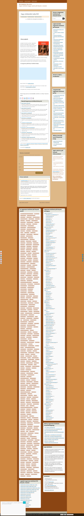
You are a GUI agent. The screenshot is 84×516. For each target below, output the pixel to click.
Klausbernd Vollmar (29, 362)
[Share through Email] (33, 98)
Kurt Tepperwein (28, 366)
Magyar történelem (49, 356)
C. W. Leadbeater (29, 258)
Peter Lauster (34, 410)
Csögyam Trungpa (33, 268)
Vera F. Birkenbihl (35, 462)
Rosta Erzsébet (36, 426)
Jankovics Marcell (23, 338)
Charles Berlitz (29, 261)
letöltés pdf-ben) (31, 83)
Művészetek (46, 302)
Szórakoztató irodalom (48, 325)
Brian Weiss (34, 251)
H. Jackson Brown (23, 323)
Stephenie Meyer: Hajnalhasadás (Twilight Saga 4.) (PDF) (29, 489)
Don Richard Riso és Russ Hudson (26, 282)
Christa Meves (33, 263)
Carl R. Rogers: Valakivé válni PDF (58, 105)
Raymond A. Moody (24, 419)
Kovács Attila (30, 364)
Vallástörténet (48, 419)
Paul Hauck (22, 410)
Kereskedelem (48, 393)
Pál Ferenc (28, 417)
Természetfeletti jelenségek (50, 268)
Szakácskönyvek (48, 283)
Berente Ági (22, 244)
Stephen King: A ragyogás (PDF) (25, 495)
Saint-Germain (29, 429)
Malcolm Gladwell (29, 381)
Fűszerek (47, 276)
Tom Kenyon (31, 460)
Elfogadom (62, 514)
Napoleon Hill (28, 402)
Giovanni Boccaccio (30, 316)
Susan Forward (23, 443)
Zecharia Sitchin (36, 472)
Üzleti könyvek (46, 383)
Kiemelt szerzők (34, 1)
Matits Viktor (51, 481)
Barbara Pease (30, 237)
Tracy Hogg (22, 462)
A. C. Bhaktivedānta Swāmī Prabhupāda (27, 213)
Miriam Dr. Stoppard (24, 395)
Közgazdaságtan (48, 353)
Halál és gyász (48, 219)
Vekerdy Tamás (28, 462)
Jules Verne (27, 354)
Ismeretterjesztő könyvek (50, 374)
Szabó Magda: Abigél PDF (57, 130)
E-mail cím (20, 167)
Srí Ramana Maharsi (33, 436)
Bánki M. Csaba (23, 256)
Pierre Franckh (23, 414)
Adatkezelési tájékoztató (49, 490)
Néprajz (47, 357)
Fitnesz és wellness (49, 236)
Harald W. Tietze (23, 326)
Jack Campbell (36, 333)
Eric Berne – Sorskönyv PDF (57, 108)
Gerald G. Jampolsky (24, 314)
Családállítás (49, 365)
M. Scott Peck (23, 381)
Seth (27, 431)
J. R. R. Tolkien (30, 333)
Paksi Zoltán (32, 405)
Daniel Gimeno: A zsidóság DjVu (26, 117)
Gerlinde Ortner (31, 314)
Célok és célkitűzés (49, 385)
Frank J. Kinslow (23, 309)
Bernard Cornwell (36, 244)
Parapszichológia (48, 263)
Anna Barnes (37, 222)
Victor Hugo (22, 465)
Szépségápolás (48, 243)
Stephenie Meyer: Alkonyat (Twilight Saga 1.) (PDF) (28, 484)
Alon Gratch (28, 220)
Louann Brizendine (31, 374)
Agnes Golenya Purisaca (31, 215)
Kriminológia (48, 354)
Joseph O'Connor (31, 352)
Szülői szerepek (48, 222)
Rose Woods (30, 426)
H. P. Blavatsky (30, 323)
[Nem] (82, 514)
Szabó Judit (22, 446)
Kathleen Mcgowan (35, 357)
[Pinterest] (82, 261)
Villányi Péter (34, 465)
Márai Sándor (23, 398)
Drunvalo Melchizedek (24, 294)
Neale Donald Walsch (35, 402)
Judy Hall (22, 354)
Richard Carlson (30, 422)
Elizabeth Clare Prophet (24, 299)
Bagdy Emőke (23, 234)
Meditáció (47, 262)
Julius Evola (33, 354)
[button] (1, 264)
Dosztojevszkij (35, 282)
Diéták (47, 274)
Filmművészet (48, 305)
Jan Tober (29, 338)
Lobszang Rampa (23, 374)
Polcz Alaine (29, 414)
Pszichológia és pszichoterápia (51, 363)
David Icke (22, 275)
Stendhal (28, 438)
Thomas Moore (29, 458)
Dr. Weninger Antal (31, 292)
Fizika (47, 373)
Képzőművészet (45, 143)
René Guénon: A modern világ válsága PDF (28, 127)
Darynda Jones (29, 273)
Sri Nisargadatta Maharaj (24, 436)
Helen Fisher (36, 326)
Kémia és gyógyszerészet (50, 376)
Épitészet (36, 143)
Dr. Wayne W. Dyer (23, 292)
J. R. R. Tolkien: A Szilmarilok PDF (49, 427)
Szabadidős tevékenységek (50, 242)
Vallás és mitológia (47, 403)
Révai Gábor (23, 429)
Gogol (36, 316)
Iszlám (47, 408)
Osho (27, 405)
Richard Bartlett (23, 422)
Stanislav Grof (23, 438)
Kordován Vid (36, 362)
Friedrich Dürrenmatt (24, 311)
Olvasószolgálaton (56, 171)
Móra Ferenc (28, 400)
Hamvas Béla (36, 323)
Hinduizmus (40, 143)
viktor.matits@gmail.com (51, 485)
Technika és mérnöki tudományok (51, 382)
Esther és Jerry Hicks (24, 304)
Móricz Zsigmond (34, 400)
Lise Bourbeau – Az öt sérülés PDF (58, 115)
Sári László (33, 450)
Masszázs (47, 239)
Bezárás (24, 502)
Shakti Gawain (32, 431)
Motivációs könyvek (49, 396)
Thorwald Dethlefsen (24, 460)
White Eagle (35, 470)
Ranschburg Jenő (35, 417)
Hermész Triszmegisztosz (24, 330)
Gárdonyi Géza (31, 321)
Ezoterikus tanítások (49, 256)
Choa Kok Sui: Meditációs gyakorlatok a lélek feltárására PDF (58, 36)
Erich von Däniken (23, 302)
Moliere (35, 395)
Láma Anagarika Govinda (24, 378)
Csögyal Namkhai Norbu (24, 268)
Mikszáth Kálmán (23, 393)
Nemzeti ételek (48, 279)
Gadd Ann (30, 311)
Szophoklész (23, 450)
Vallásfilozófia (48, 416)
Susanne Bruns (29, 443)
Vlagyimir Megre (29, 467)
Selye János (23, 431)
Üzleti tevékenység (49, 400)
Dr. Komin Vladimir (31, 285)
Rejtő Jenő (30, 419)
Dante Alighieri (23, 273)
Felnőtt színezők (48, 293)
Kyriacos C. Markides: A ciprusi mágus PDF (51, 439)
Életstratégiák (48, 233)
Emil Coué (31, 299)
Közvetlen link (27, 147)
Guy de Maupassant (24, 321)
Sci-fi (46, 343)
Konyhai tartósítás (49, 277)
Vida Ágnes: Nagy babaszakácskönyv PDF (51, 442)
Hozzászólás (20, 157)
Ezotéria (45, 251)
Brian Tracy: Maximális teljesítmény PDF (51, 430)
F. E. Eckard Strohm (24, 306)
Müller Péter (22, 402)
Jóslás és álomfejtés (49, 259)
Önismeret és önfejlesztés (50, 240)
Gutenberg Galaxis (25, 4)
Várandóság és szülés (49, 225)
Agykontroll (48, 228)
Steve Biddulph (29, 441)
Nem (65, 514)
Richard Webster (30, 424)
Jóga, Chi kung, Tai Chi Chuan (50, 237)
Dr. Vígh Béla (30, 290)
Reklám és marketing (49, 399)
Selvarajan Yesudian (36, 429)
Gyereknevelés (48, 217)
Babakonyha (48, 271)
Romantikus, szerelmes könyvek (51, 342)
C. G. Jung (29, 256)
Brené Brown (23, 251)
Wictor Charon (23, 472)
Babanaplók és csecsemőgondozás (51, 214)
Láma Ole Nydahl (32, 378)
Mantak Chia (36, 381)
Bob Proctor (22, 249)
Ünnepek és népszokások (50, 223)
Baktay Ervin (36, 234)
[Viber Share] (31, 98)
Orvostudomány (48, 380)
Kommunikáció (48, 394)
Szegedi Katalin (23, 448)
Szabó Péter (34, 446)
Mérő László (23, 400)
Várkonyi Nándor (35, 467)
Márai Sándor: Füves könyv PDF (58, 120)
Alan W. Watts (23, 217)
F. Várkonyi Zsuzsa (31, 306)
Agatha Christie (23, 215)
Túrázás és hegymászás (50, 313)
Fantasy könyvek (48, 328)
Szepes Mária (35, 448)
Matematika (48, 377)
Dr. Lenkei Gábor (23, 287)
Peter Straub (28, 412)
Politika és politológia (49, 362)
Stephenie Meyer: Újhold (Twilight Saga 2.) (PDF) (28, 486)
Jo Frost (22, 347)
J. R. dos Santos (23, 333)
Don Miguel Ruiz (29, 280)
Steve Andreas (23, 441)
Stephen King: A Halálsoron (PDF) (25, 497)
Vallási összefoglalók (49, 417)
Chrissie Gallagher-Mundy (25, 263)
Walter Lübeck (23, 470)
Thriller (47, 345)
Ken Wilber (37, 359)
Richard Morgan (23, 424)
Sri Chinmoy (30, 434)
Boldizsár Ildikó (28, 249)
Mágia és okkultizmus (49, 260)
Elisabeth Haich (35, 297)
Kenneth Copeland (24, 359)
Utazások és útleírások (49, 248)
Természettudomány (47, 368)
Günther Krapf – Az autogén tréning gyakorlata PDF (53, 436)
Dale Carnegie (23, 270)
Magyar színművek (49, 319)
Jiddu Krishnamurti (24, 345)
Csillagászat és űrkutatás (50, 371)
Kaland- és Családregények (50, 333)
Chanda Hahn (23, 261)
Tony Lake (36, 460)
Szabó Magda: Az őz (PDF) (57, 66)
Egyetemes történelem (38, 16)
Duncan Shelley (31, 294)
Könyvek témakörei (27, 1)
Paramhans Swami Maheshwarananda (26, 407)
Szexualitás (48, 245)
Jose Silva (37, 352)
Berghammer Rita (28, 244)
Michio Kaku (23, 390)
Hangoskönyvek (47, 288)
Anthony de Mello (23, 225)
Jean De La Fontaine (30, 342)
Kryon (35, 364)
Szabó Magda (28, 446)
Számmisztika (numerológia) (50, 265)
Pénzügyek (47, 397)
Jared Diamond (31, 340)
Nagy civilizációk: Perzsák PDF (26, 108)
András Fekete (23, 222)
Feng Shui (47, 234)
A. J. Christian (37, 213)
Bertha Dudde (23, 246)
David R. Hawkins (28, 275)
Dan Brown (33, 270)
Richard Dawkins (36, 422)
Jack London (29, 335)
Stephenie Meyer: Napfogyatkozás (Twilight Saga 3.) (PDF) (30, 487)
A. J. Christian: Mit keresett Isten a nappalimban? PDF (53, 428)
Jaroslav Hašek (23, 342)
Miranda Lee (30, 393)
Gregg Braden (36, 318)
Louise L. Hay (23, 376)
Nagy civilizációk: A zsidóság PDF (45, 202)
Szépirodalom (46, 314)
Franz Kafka (35, 309)
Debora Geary (35, 275)
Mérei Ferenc (34, 398)
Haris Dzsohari (30, 326)
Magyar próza (48, 317)
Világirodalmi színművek (50, 323)
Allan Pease (22, 220)
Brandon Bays (35, 249)
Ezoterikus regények (49, 254)
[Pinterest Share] (23, 98)
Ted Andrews (35, 453)
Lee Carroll (22, 369)
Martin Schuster (23, 386)
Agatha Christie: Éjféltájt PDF (58, 98)
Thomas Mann (23, 458)
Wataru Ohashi (29, 470)
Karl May (29, 357)
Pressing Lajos (23, 417)
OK (63, 18)
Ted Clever (22, 455)
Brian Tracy (28, 251)
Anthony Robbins (30, 225)
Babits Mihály (27, 232)
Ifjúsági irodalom (48, 331)
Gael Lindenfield (36, 311)
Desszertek (48, 273)
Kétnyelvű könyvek (49, 336)
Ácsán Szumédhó (34, 474)
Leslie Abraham (28, 369)
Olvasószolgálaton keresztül (31, 87)
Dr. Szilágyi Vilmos (23, 290)
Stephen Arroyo (34, 438)
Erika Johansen (30, 302)
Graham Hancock (29, 318)
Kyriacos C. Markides (36, 366)
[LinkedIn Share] (25, 98)
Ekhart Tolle (22, 297)
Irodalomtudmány (49, 351)
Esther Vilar (36, 302)
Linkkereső (46, 300)
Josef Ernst (35, 350)
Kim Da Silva (23, 362)
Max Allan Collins (36, 386)
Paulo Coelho (28, 410)
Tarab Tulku (22, 453)
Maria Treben (23, 383)
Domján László (23, 280)
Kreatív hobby (48, 297)
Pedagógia (47, 360)
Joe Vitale (37, 345)
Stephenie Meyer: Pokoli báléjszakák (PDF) (27, 492)
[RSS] (82, 259)
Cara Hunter (35, 258)
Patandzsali (36, 407)
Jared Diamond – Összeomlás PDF (26, 132)
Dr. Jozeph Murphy (24, 285)
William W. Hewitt (29, 472)
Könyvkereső (21, 1)
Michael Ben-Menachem (30, 388)
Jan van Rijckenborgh (24, 340)
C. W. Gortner (23, 258)
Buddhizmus (48, 405)
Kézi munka (47, 296)
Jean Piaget (37, 342)
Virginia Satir (23, 467)
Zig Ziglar (22, 474)
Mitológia (47, 414)
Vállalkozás (47, 402)
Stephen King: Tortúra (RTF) (25, 498)
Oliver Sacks (23, 405)
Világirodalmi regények (49, 322)
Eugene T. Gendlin (32, 304)
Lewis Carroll (33, 371)
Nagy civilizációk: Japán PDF (25, 103)
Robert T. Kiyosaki (23, 426)
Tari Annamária (28, 453)
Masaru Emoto (30, 386)
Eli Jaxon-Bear (28, 297)
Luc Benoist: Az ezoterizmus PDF (26, 122)
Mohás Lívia (30, 395)
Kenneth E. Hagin (31, 359)
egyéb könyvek (46, 250)
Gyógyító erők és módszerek (50, 257)
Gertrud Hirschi (23, 316)
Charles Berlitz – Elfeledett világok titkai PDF (28, 137)
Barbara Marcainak (23, 237)
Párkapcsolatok (48, 220)
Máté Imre (28, 398)
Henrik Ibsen (23, 328)
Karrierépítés (48, 391)
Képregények (48, 334)
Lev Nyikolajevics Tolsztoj (25, 371)
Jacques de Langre (36, 335)
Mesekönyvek (48, 340)
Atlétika (47, 311)
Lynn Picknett (29, 376)
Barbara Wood (32, 239)
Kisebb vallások (48, 413)
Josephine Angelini (24, 352)
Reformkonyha (48, 282)
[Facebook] (82, 255)
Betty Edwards (35, 246)
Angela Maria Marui (30, 222)
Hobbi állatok (48, 294)
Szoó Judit (28, 450)
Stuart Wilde (35, 441)
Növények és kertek (49, 299)
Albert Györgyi (29, 217)
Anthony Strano (23, 227)
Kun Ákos (22, 366)
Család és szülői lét (47, 213)
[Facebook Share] (20, 98)
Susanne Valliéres (36, 443)
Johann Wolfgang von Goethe (29, 347)
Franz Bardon (30, 309)
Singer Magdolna (23, 434)
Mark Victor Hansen (35, 383)
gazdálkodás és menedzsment (51, 388)
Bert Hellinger (29, 246)
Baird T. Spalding (29, 234)
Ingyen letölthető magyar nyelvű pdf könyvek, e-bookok (33, 6)
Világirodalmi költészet (49, 320)
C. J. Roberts (34, 256)
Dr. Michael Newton (31, 287)
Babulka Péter (33, 232)
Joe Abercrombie (31, 345)
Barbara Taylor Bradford (24, 239)
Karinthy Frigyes (23, 357)
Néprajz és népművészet (24, 144)
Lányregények (48, 339)
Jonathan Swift (23, 350)
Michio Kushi (29, 390)
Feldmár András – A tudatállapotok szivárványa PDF (53, 434)
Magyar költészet (49, 316)
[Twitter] (82, 257)
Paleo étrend (48, 280)
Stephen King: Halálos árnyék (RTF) (26, 500)
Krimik (47, 337)
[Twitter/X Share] (27, 98)
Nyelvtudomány (48, 359)
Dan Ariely (28, 270)
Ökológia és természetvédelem (51, 379)
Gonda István (23, 318)
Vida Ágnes (28, 465)
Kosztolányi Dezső (23, 364)
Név (19, 163)
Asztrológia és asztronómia (50, 253)
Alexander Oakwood (36, 217)
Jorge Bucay (29, 350)
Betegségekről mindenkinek (50, 230)
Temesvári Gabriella (29, 455)
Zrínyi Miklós (28, 474)
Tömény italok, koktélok (50, 285)
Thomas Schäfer (36, 458)
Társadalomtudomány (30, 16)
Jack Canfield (23, 335)
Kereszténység (48, 411)
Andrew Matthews (34, 220)
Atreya (22, 232)
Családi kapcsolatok (49, 216)
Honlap (20, 169)
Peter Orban (22, 412)
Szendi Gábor (30, 448)
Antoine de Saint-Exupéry (31, 227)
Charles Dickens (35, 261)
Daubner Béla (36, 273)
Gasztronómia (46, 270)
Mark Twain (28, 383)
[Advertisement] (33, 29)
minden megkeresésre (27, 198)
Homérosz (31, 330)
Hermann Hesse (29, 328)
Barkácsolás (48, 291)
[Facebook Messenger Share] (29, 98)
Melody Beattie (23, 388)
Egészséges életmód (49, 231)
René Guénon (36, 419)
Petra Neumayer (34, 412)
